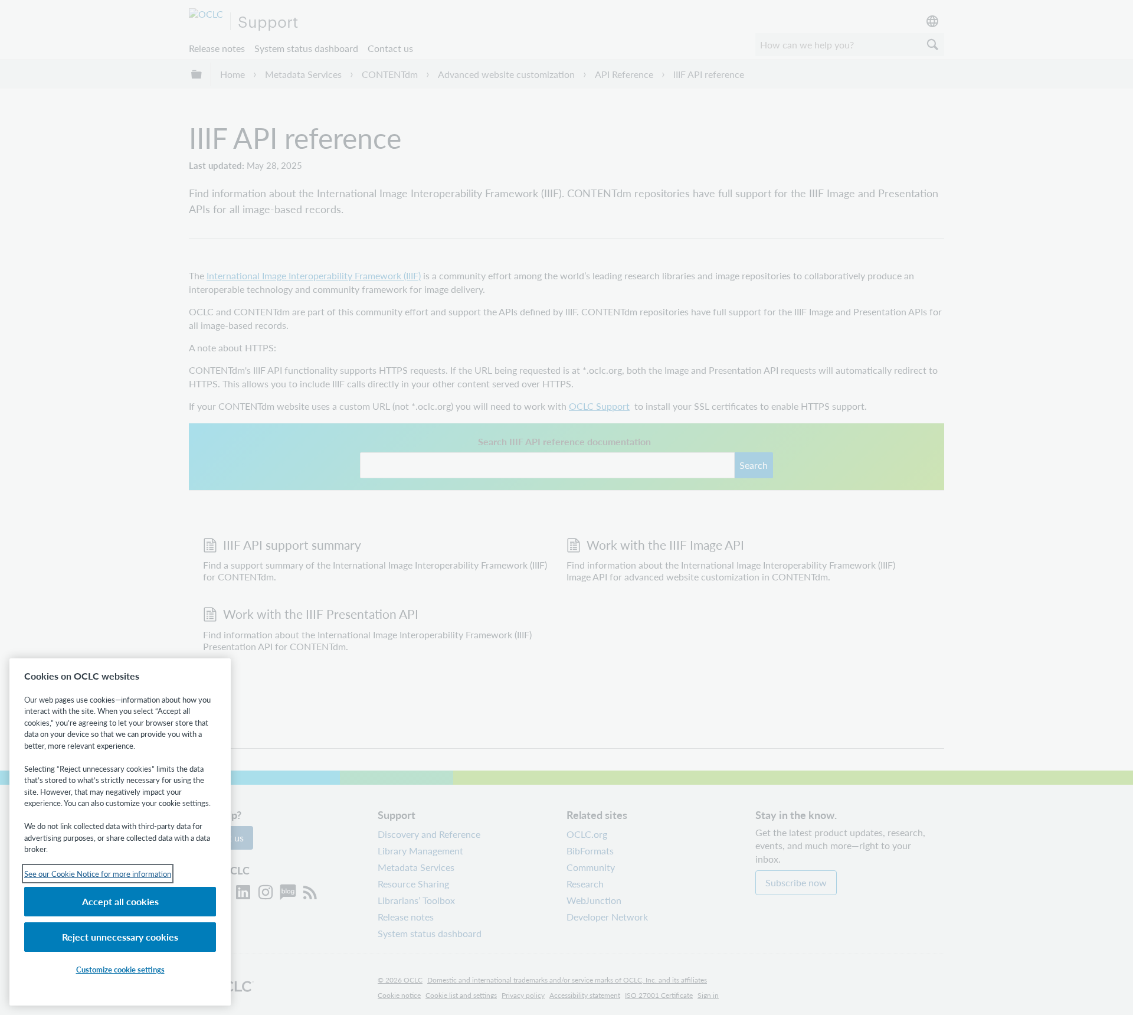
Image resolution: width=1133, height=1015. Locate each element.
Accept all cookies (120, 901)
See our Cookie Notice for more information (97, 873)
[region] (120, 832)
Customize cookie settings (120, 969)
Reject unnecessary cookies (120, 937)
